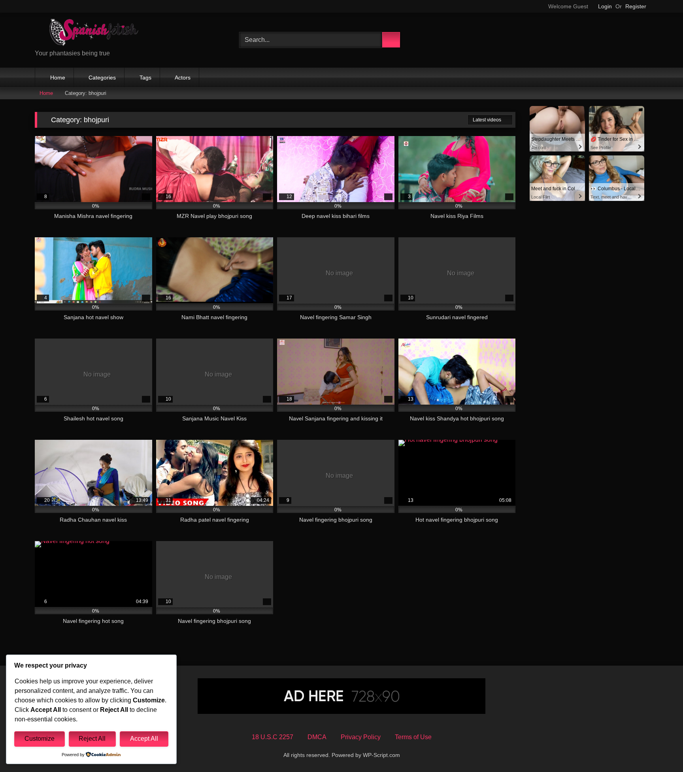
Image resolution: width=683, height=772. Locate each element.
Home (57, 77)
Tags (145, 77)
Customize (40, 738)
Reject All (92, 738)
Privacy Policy (361, 737)
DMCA (317, 737)
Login (605, 6)
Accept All (144, 738)
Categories (102, 77)
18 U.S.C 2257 (272, 737)
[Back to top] (659, 748)
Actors (183, 77)
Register (635, 6)
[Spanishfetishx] (94, 34)
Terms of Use (413, 737)
